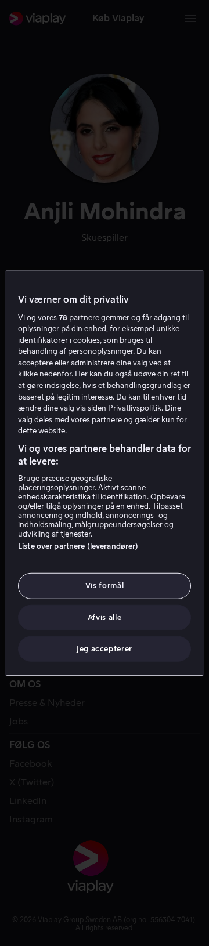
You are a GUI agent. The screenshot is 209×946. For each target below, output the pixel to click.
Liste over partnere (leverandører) (78, 546)
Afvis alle (105, 617)
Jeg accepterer (104, 649)
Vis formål (104, 585)
